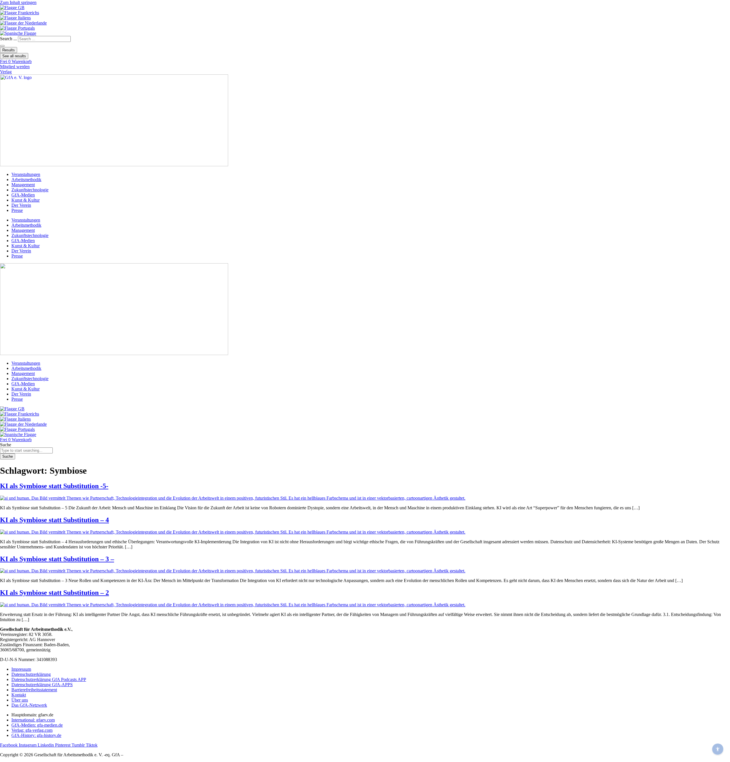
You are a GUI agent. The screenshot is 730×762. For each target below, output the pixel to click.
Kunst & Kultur (25, 200)
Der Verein (21, 205)
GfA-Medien (23, 194)
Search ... (8, 38)
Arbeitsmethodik (26, 179)
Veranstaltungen (25, 174)
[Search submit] (2, 46)
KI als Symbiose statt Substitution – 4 (54, 520)
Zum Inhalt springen (18, 2)
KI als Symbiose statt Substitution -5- (54, 486)
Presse (17, 210)
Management (23, 184)
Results (8, 50)
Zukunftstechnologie (29, 189)
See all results (14, 56)
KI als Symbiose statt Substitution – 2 (54, 592)
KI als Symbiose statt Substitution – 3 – (57, 559)
